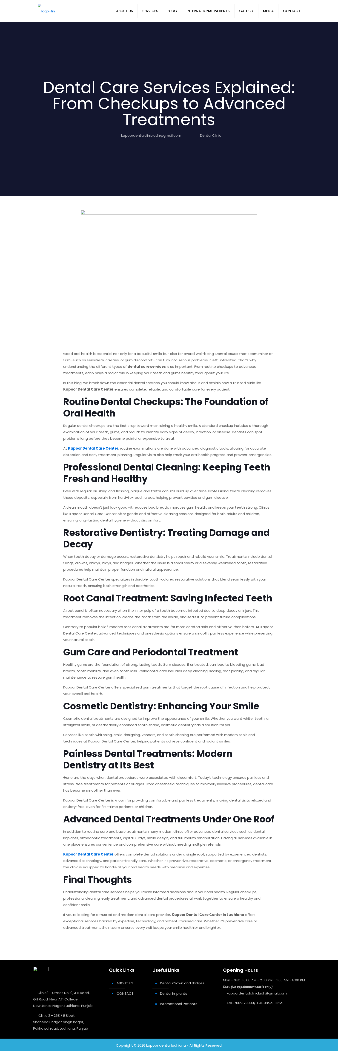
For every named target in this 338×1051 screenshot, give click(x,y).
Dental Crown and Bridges (182, 983)
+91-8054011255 (269, 1003)
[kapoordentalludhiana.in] (46, 11)
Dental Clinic (210, 135)
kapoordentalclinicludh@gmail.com (151, 135)
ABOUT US (125, 983)
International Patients (178, 1003)
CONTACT (125, 993)
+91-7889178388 (240, 1003)
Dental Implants (173, 993)
